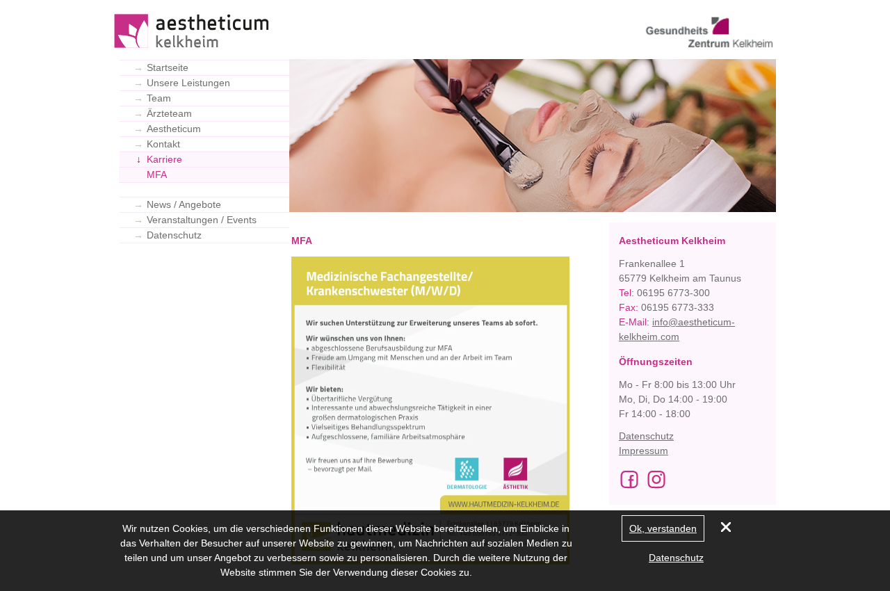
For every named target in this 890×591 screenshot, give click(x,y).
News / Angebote (177, 204)
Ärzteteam (163, 113)
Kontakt (157, 143)
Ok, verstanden (663, 528)
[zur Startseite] (194, 31)
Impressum (643, 450)
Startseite (161, 67)
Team (152, 98)
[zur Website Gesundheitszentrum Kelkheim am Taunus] (706, 36)
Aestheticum (167, 128)
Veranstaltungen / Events (195, 219)
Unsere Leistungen (182, 82)
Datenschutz (168, 235)
